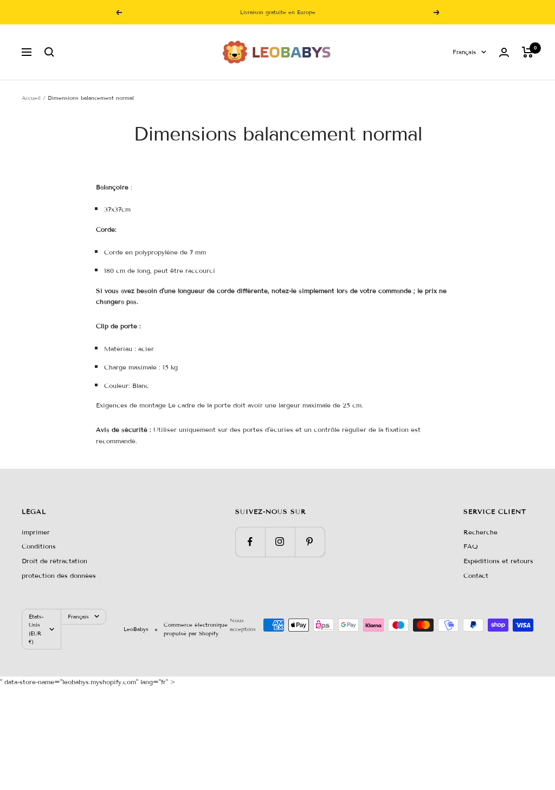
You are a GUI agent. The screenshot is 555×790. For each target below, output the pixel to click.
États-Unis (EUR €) (36, 629)
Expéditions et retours (498, 561)
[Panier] (527, 52)
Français (464, 52)
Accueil (31, 97)
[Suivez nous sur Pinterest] (310, 542)
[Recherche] (49, 52)
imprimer (36, 532)
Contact (475, 575)
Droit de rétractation (54, 561)
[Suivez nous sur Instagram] (280, 542)
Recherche (480, 532)
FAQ (470, 546)
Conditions (39, 546)
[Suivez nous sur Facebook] (250, 542)
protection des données (59, 575)
